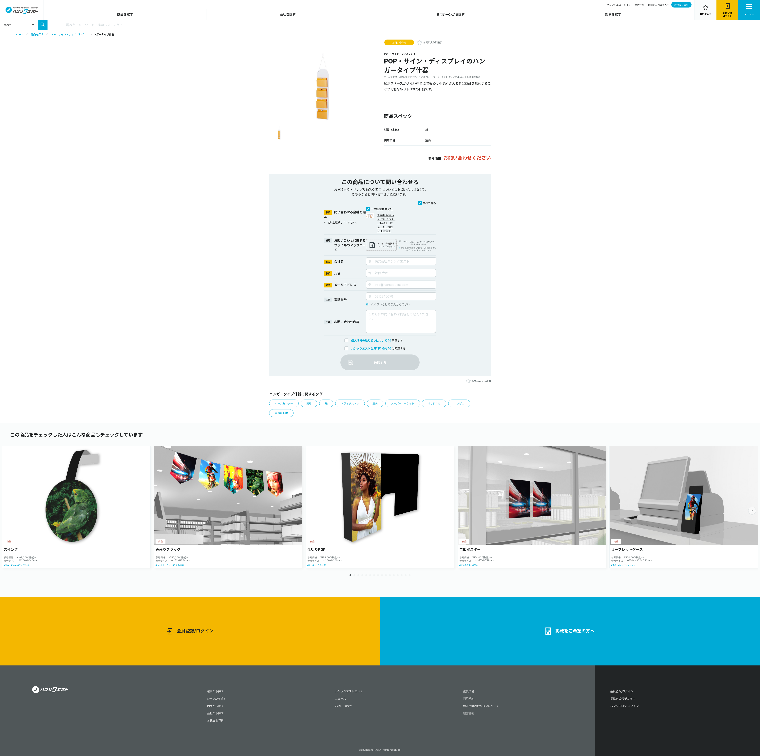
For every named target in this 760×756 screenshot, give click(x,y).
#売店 (6, 565)
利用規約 (468, 698)
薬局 (309, 403)
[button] (752, 511)
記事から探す (215, 691)
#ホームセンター (163, 565)
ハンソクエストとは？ (619, 4)
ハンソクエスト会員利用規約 (369, 348)
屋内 (375, 403)
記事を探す (613, 14)
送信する (380, 363)
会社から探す (215, 713)
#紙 (309, 565)
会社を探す (288, 14)
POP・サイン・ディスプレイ (67, 34)
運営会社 (639, 4)
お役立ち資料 (681, 4)
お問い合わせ (399, 42)
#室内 (475, 565)
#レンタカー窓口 (320, 565)
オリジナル (434, 403)
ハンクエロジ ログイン (624, 706)
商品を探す (125, 14)
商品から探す (215, 706)
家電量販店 (281, 413)
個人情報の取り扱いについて (369, 340)
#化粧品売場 (178, 565)
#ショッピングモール (20, 565)
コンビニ (459, 403)
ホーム (20, 34)
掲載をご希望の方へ (658, 4)
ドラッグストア (350, 403)
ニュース (340, 698)
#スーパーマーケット (627, 565)
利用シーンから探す (450, 14)
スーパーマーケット (402, 403)
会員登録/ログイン (195, 630)
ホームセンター (284, 403)
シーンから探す (216, 698)
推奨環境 (468, 691)
